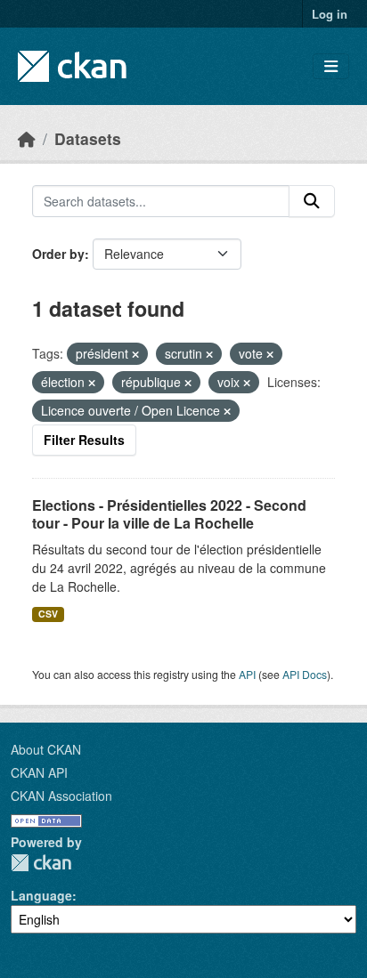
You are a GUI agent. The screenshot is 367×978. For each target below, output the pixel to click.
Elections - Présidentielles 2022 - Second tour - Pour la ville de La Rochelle (169, 514)
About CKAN (46, 749)
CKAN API (39, 772)
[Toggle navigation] (331, 66)
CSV (48, 613)
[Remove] (135, 354)
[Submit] (312, 201)
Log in (329, 13)
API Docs (304, 674)
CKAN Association (61, 795)
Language (41, 895)
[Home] (27, 138)
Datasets (87, 138)
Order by (58, 254)
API (247, 674)
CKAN (41, 862)
